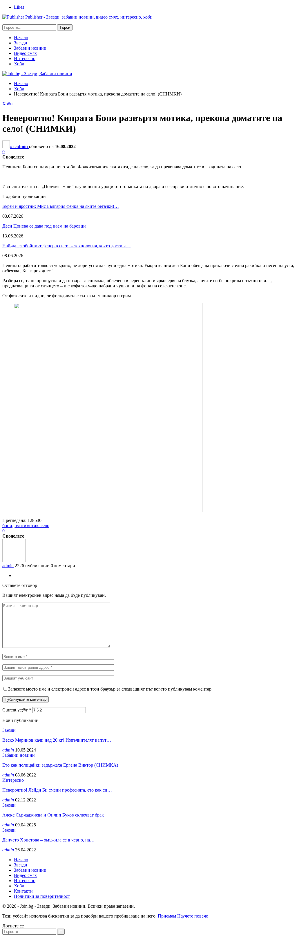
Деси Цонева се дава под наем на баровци (44, 226)
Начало (21, 37)
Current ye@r (16, 709)
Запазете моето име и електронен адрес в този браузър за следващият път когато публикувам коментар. (110, 688)
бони (7, 525)
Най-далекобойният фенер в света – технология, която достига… (66, 245)
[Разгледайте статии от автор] (14, 560)
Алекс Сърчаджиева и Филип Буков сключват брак (53, 814)
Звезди (20, 42)
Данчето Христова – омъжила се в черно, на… (48, 839)
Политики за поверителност (42, 896)
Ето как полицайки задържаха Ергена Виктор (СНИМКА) (60, 765)
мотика (33, 525)
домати (19, 525)
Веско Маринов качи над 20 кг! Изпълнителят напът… (56, 740)
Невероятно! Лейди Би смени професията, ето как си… (57, 790)
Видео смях (25, 53)
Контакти (23, 891)
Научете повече (192, 915)
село (45, 525)
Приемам (167, 915)
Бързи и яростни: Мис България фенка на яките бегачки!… (60, 206)
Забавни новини (30, 48)
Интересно (24, 58)
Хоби (19, 63)
